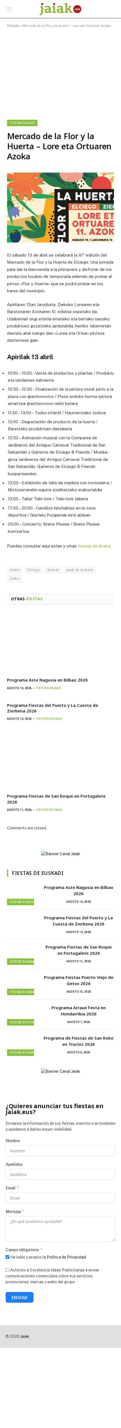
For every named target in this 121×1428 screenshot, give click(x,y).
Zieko (15, 578)
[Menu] (9, 9)
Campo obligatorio (22, 1250)
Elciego (33, 570)
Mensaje (13, 1211)
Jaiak (24, 1336)
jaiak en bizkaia (79, 570)
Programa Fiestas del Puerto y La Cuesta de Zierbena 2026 (78, 920)
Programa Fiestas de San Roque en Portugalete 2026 (79, 950)
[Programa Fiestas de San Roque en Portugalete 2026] (60, 758)
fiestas (53, 570)
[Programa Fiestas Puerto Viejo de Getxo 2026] (22, 984)
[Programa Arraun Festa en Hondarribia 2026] (22, 1015)
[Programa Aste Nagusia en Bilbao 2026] (60, 643)
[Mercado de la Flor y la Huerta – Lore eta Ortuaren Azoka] (60, 207)
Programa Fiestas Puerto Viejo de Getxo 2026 (78, 980)
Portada (13, 26)
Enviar (20, 1297)
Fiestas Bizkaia (21, 961)
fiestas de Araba (94, 546)
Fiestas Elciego (22, 123)
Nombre (13, 1141)
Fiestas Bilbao (21, 902)
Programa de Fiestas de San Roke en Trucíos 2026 (78, 1041)
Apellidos (14, 1164)
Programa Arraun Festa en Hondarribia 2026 (78, 1010)
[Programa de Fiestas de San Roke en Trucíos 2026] (22, 1045)
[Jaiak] (60, 9)
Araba (15, 570)
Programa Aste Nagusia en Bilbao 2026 (47, 680)
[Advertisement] (60, 73)
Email (10, 1188)
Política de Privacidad (66, 1257)
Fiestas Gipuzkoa (23, 1022)
